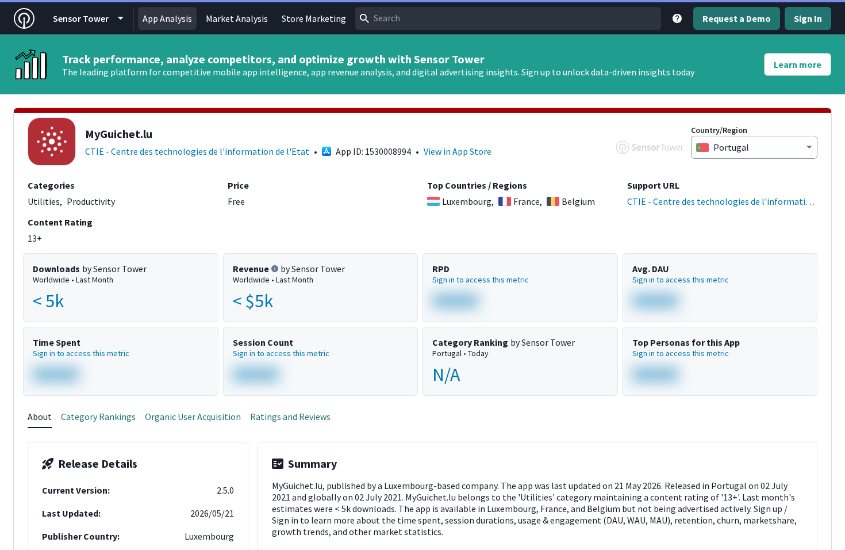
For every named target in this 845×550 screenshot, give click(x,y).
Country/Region (719, 130)
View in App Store (457, 151)
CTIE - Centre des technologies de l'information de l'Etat (197, 151)
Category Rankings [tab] (98, 416)
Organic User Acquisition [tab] (193, 416)
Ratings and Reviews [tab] (290, 416)
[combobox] (508, 18)
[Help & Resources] (677, 18)
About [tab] (40, 416)
